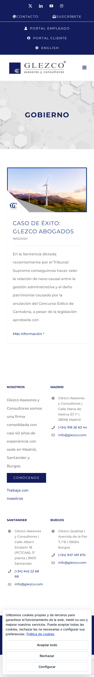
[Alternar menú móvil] (84, 67)
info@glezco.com (72, 435)
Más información (27, 334)
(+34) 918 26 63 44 (72, 427)
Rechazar (47, 656)
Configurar (47, 667)
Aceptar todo (47, 645)
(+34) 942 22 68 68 (27, 574)
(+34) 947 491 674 (72, 555)
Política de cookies (40, 634)
